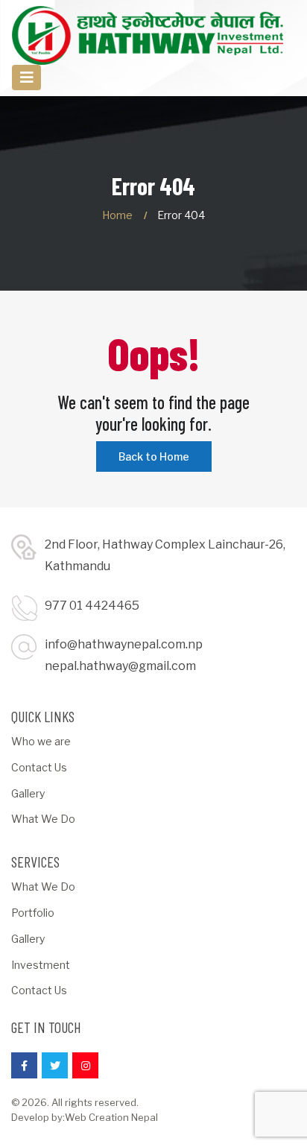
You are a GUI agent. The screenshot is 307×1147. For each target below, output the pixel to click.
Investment (40, 964)
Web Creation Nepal (111, 1117)
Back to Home (153, 456)
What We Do (43, 818)
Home (117, 215)
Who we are (41, 741)
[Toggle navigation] (26, 78)
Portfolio (32, 912)
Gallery (28, 793)
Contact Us (39, 767)
